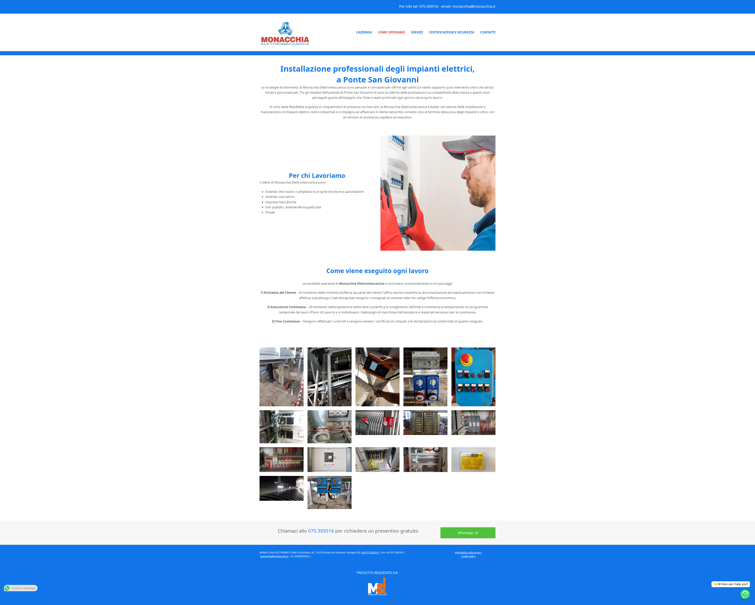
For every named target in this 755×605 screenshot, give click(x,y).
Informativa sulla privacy (468, 552)
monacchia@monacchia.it (473, 6)
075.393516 (428, 6)
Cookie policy (468, 556)
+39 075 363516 (370, 552)
